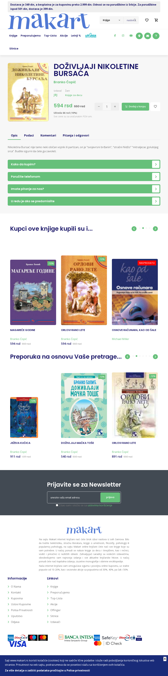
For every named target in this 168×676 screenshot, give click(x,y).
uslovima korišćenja (100, 505)
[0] (156, 20)
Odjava (15, 622)
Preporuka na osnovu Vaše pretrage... (66, 356)
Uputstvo (16, 616)
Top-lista (56, 598)
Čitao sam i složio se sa (85, 505)
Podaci (29, 135)
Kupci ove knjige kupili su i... (51, 228)
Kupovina (17, 598)
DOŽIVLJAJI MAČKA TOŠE (77, 443)
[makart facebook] (115, 35)
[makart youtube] (131, 35)
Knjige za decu (73, 95)
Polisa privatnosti (21, 610)
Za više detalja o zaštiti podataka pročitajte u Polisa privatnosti (47, 670)
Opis (14, 135)
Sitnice (54, 616)
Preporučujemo (60, 592)
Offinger (55, 610)
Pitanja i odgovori (76, 135)
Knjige (54, 586)
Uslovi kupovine (21, 604)
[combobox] (111, 20)
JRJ (55, 95)
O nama (16, 586)
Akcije (53, 604)
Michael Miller (120, 339)
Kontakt (16, 592)
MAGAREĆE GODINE (22, 330)
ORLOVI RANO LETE (73, 330)
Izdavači (55, 622)
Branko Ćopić (65, 82)
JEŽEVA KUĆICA (20, 443)
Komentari (48, 135)
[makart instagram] (123, 35)
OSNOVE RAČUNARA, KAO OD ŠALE (134, 330)
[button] (134, 228)
